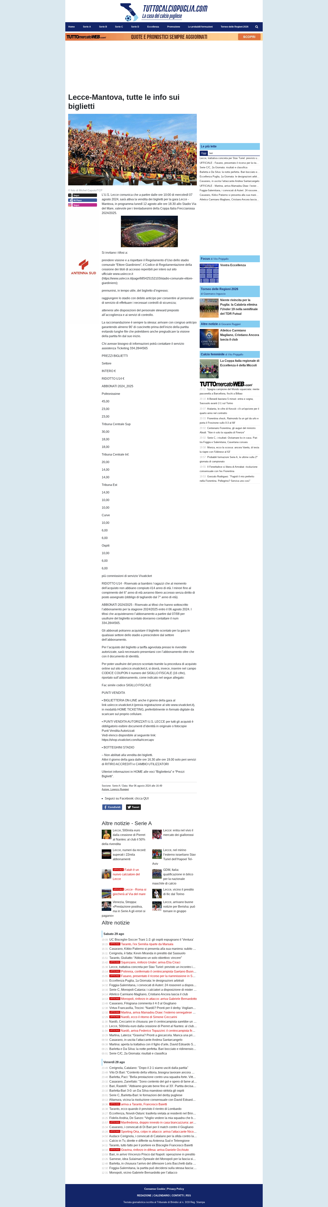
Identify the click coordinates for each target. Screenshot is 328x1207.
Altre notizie (209, 324)
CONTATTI (178, 1195)
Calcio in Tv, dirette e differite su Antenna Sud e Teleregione (149, 1140)
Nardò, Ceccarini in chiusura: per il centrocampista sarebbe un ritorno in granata (162, 1021)
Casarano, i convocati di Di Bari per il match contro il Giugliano (151, 1127)
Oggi (203, 153)
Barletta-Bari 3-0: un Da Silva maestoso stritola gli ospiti (146, 1090)
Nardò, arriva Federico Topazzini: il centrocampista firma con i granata (162, 1030)
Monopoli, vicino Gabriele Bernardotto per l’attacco (143, 1172)
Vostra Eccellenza (233, 265)
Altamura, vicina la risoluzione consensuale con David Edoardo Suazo (156, 1099)
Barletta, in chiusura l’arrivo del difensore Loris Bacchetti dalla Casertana (158, 1163)
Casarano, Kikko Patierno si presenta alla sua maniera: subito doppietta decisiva (163, 948)
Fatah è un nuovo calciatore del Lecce (126, 874)
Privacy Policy (175, 1188)
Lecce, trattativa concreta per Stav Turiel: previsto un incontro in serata (156, 967)
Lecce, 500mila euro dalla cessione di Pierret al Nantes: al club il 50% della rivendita (166, 1026)
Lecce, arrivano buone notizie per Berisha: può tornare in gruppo (179, 906)
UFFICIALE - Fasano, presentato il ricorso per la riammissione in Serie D (240, 162)
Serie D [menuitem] (135, 27)
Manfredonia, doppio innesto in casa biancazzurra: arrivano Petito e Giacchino (168, 1122)
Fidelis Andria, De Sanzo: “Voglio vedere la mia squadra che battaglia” (156, 1118)
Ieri (211, 153)
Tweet (135, 807)
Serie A (116, 785)
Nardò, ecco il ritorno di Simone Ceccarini (143, 1017)
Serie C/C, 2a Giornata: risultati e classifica (138, 1053)
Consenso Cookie (154, 1188)
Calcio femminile (213, 354)
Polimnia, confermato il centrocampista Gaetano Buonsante (155, 971)
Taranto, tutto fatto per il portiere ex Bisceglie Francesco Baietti (151, 1145)
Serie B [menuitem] (103, 27)
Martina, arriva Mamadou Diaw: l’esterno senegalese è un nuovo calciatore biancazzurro (175, 1012)
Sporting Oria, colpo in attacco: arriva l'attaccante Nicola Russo (158, 1131)
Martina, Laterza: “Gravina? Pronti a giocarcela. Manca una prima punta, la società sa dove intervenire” (178, 1035)
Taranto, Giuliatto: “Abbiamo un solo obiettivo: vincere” (145, 957)
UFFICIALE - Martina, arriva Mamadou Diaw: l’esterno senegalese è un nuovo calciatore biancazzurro (255, 185)
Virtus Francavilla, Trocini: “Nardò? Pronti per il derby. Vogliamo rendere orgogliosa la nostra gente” (175, 1008)
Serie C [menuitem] (119, 27)
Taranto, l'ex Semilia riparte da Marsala (141, 944)
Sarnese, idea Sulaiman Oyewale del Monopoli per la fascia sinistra (154, 1159)
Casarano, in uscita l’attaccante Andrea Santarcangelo (145, 1039)
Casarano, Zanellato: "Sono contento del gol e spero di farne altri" (153, 1081)
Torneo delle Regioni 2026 (219, 289)
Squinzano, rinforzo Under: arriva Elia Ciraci (145, 962)
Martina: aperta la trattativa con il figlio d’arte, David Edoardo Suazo (154, 1044)
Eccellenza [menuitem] (153, 27)
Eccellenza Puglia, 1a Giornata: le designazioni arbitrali (146, 980)
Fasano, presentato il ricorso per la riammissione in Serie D (155, 976)
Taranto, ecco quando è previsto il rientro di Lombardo (145, 1108)
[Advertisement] (229, 116)
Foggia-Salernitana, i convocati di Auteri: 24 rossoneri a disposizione (155, 985)
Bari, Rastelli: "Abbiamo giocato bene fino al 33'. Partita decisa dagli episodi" (160, 1086)
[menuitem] (257, 26)
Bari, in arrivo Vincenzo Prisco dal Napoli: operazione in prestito (152, 1154)
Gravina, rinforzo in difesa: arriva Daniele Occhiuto (149, 1149)
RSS (188, 1195)
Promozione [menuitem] (173, 27)
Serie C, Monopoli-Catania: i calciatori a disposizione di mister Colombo (157, 989)
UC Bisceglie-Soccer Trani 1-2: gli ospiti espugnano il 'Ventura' (151, 939)
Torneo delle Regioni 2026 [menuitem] (234, 27)
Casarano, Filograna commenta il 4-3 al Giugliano (142, 1003)
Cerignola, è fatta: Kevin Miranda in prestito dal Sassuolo (147, 953)
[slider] (141, 244)
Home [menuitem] (71, 27)
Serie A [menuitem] (87, 27)
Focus (205, 258)
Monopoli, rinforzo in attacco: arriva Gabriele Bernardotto (153, 998)
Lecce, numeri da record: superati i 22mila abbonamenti (129, 854)
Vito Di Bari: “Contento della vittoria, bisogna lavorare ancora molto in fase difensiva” (165, 1072)
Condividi (114, 807)
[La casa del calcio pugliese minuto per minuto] (164, 12)
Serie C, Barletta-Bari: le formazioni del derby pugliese (145, 1095)
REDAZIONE (144, 1195)
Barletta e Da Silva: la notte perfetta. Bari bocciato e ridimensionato (154, 1048)
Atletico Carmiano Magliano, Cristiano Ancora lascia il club (148, 994)
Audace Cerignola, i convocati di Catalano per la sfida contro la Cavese (157, 1136)
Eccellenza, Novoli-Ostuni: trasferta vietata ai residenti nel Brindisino (155, 1113)
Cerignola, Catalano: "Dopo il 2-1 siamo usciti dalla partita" (148, 1067)
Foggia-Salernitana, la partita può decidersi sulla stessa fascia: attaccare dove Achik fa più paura (174, 1168)
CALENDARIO (162, 1195)
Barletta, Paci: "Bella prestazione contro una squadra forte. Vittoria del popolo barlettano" (168, 1077)
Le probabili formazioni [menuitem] (200, 27)
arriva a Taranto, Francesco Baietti (138, 1104)
